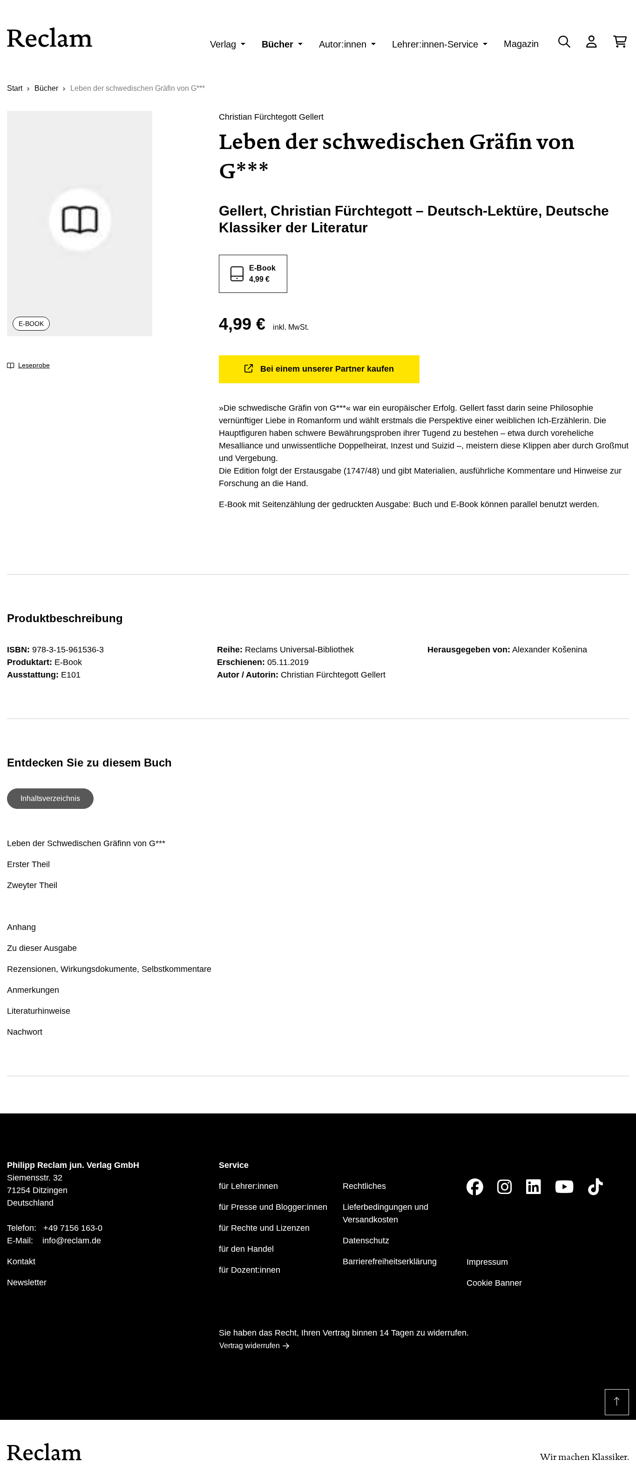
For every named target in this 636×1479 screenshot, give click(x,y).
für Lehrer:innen (248, 1186)
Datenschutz (366, 1240)
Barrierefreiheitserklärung (390, 1261)
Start (14, 88)
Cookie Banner (494, 1283)
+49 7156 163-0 (72, 1228)
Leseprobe (34, 365)
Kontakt (21, 1261)
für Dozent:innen (249, 1270)
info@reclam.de (71, 1240)
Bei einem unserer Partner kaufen (327, 368)
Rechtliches (364, 1186)
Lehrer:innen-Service (435, 44)
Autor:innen (342, 44)
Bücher (277, 44)
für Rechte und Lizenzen (264, 1228)
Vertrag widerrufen (249, 1346)
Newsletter (27, 1282)
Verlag (223, 44)
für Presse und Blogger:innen (273, 1207)
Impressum (487, 1262)
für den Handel (246, 1249)
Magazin (521, 44)
